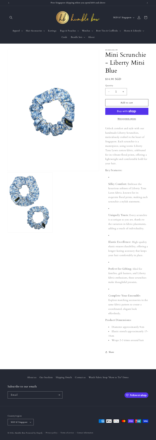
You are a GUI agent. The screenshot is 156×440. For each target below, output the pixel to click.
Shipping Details (64, 377)
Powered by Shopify (34, 433)
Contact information (85, 433)
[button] (11, 17)
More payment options (127, 118)
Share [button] (111, 352)
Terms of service (67, 433)
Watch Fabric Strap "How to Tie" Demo (109, 377)
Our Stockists (46, 377)
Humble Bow (20, 433)
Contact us (80, 377)
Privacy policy (52, 433)
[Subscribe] (59, 395)
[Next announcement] (147, 3)
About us (31, 377)
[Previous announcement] (8, 3)
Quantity (109, 85)
